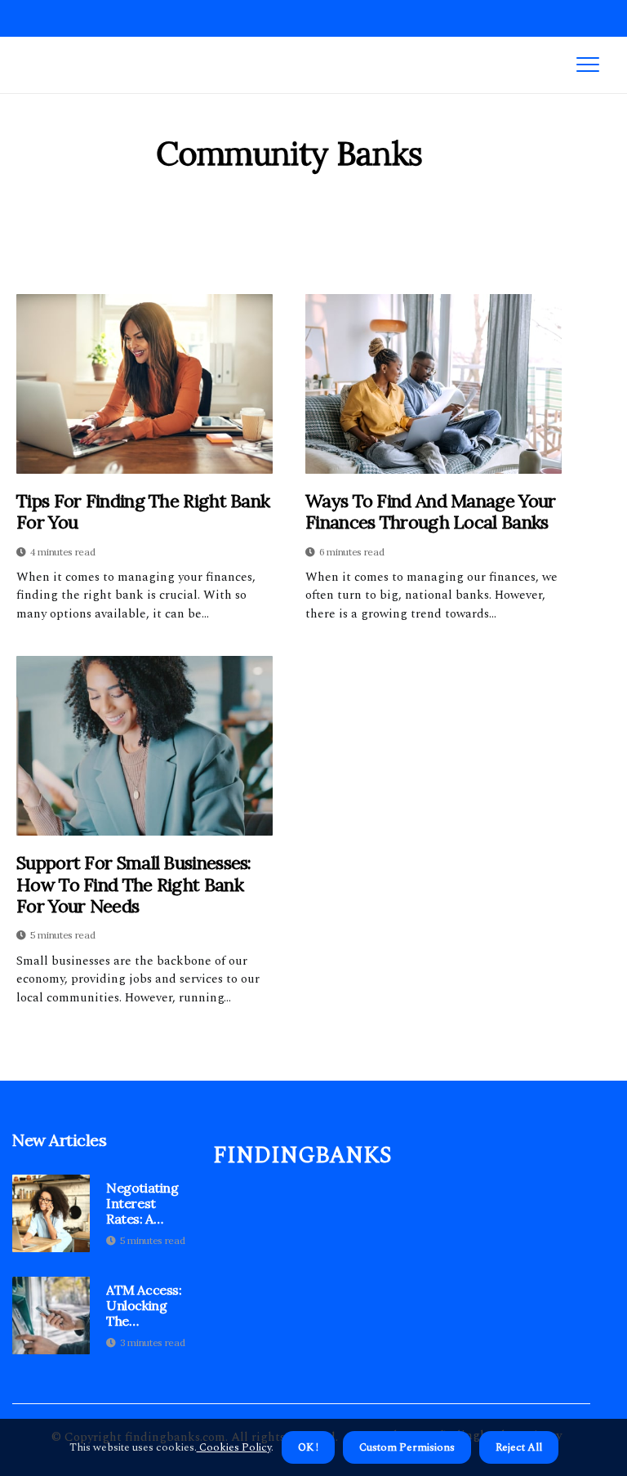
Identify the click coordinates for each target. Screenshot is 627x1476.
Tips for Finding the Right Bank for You (142, 511)
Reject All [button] (519, 1447)
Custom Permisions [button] (407, 1447)
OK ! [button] (308, 1447)
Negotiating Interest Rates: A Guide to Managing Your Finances (142, 1204)
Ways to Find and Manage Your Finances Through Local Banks (430, 511)
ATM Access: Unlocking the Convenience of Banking (145, 1306)
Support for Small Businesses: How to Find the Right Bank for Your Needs (133, 884)
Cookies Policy (234, 1447)
